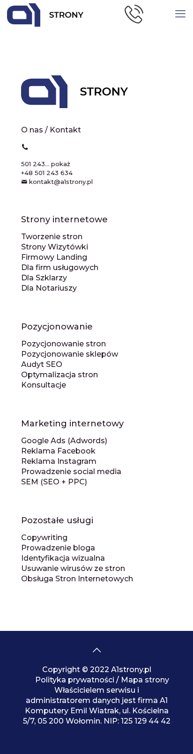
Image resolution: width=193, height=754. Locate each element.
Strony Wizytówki (54, 246)
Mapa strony (145, 679)
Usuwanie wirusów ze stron (73, 568)
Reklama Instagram (58, 461)
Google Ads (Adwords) (64, 440)
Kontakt (65, 129)
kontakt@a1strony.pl (61, 181)
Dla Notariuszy (49, 288)
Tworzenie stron (51, 236)
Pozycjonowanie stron (63, 343)
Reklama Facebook (58, 451)
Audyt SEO (41, 364)
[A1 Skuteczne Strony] (41, 14)
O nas (32, 129)
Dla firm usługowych (59, 267)
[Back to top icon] (96, 650)
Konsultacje (43, 385)
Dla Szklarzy (44, 277)
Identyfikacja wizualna (63, 558)
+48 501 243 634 (47, 172)
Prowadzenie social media (71, 471)
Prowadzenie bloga (58, 547)
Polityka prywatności (74, 679)
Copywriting (44, 537)
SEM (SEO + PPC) (54, 481)
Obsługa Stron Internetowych (77, 578)
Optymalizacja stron (59, 374)
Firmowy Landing (54, 257)
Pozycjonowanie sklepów (69, 354)
